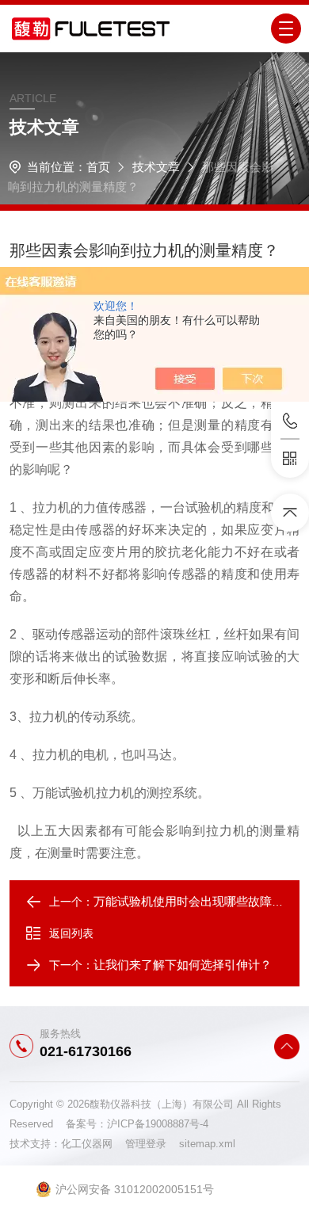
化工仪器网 (93, 1144)
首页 (98, 167)
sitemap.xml (207, 1144)
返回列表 (71, 933)
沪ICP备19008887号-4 (157, 1124)
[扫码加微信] (290, 459)
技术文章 (156, 167)
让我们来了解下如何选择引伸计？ (182, 964)
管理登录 (145, 1144)
